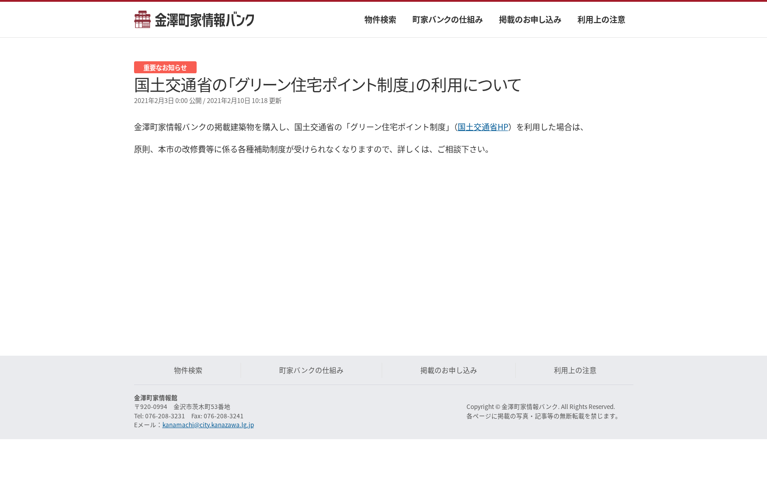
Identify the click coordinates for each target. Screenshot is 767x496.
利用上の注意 (601, 19)
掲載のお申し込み (530, 19)
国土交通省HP (483, 126)
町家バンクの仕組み (447, 19)
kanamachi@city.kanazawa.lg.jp (208, 424)
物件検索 (380, 19)
